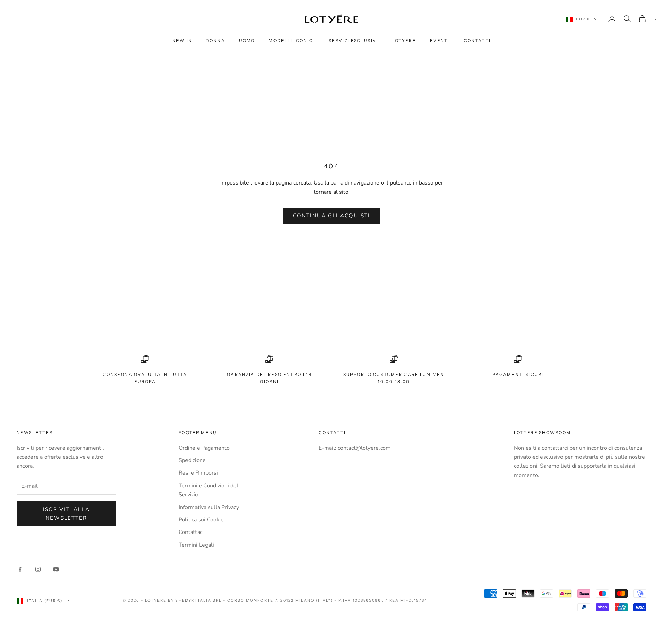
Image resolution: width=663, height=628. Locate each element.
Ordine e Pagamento (204, 448)
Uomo (247, 40)
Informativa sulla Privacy (209, 507)
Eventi (440, 40)
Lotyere (404, 40)
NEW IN (182, 40)
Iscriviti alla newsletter (66, 513)
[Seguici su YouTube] (55, 569)
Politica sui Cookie (201, 520)
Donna (215, 40)
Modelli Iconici (292, 40)
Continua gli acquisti (331, 215)
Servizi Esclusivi (353, 40)
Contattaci (191, 532)
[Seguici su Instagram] (38, 569)
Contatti (477, 40)
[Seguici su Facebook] (20, 569)
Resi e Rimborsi (198, 473)
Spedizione (192, 460)
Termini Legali (196, 545)
